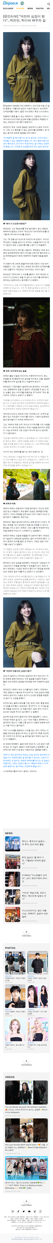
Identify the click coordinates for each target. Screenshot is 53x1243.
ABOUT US (38, 1239)
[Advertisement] (26, 801)
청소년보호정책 (29, 1239)
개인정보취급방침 (17, 1239)
